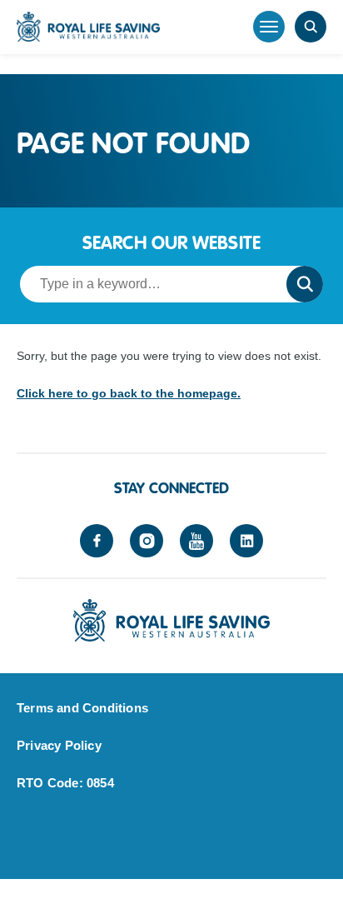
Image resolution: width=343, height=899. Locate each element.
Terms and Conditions (82, 708)
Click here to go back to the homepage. (129, 393)
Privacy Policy (59, 745)
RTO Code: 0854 (65, 783)
